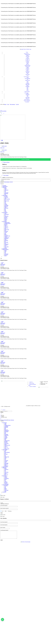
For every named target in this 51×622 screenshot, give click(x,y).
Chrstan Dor (27, 94)
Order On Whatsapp (26, 159)
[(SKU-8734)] (25, 293)
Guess (5, 203)
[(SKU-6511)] (25, 332)
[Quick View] (3, 263)
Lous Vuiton (27, 97)
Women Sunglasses (27, 100)
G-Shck (27, 62)
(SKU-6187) (2, 265)
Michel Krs (27, 84)
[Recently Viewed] (4, 410)
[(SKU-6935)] (25, 342)
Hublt (27, 63)
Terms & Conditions (32, 386)
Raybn (5, 218)
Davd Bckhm (6, 214)
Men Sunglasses (27, 99)
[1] (1, 111)
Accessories (27, 101)
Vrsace (27, 75)
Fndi (27, 95)
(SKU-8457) (2, 353)
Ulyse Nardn (28, 74)
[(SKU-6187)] (25, 264)
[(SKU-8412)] (25, 303)
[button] (25, 159)
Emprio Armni (27, 80)
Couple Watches (27, 91)
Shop (8, 104)
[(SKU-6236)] (25, 323)
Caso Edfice (27, 58)
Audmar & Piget (27, 54)
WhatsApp (9, 511)
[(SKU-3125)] (1, 146)
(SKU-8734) (2, 294)
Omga (27, 67)
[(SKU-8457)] (25, 352)
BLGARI (5, 196)
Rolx (27, 70)
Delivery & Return (6, 162)
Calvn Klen (27, 56)
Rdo (27, 87)
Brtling (27, 55)
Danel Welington (27, 78)
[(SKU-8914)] (25, 283)
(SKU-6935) (2, 343)
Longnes (5, 204)
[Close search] (1, 414)
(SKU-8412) (2, 304)
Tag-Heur (27, 72)
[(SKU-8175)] (25, 274)
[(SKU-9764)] (25, 362)
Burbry (27, 93)
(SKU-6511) (2, 333)
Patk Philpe (27, 68)
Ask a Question (5, 175)
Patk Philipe (27, 86)
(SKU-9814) (2, 314)
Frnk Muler (27, 61)
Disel (5, 228)
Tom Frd (17, 104)
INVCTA (27, 64)
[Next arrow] (4, 114)
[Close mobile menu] (0, 419)
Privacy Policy (31, 383)
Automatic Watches (7, 223)
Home (27, 52)
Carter (27, 57)
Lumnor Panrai (27, 66)
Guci (27, 82)
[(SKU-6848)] (25, 372)
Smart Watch (28, 71)
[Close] (0, 182)
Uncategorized (4, 248)
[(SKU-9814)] (25, 313)
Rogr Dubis (27, 69)
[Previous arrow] (1, 114)
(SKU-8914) (2, 284)
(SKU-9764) (2, 363)
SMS (5, 511)
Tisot (27, 73)
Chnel (5, 189)
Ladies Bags (26, 92)
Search (1, 411)
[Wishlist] (1, 140)
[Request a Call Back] (3, 410)
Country (1, 502)
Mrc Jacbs (6, 217)
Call (2, 511)
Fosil (27, 60)
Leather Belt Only (27, 65)
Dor (27, 79)
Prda (5, 194)
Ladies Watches (26, 76)
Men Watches (26, 53)
